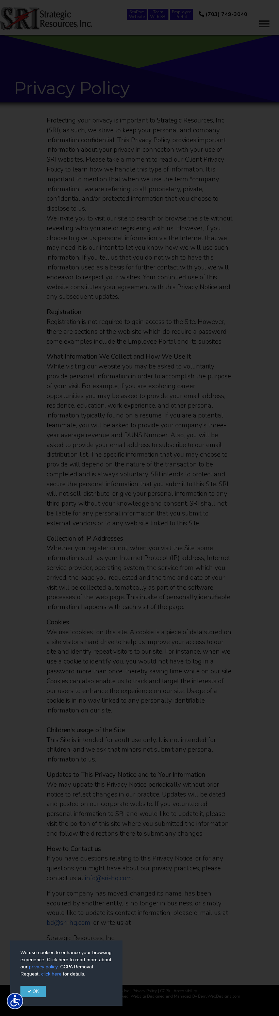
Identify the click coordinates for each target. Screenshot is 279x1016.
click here (51, 974)
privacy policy (43, 966)
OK (35, 991)
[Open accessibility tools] (15, 1001)
